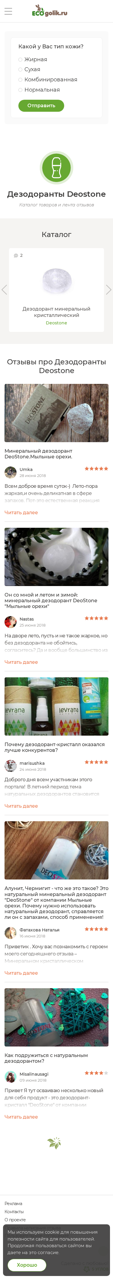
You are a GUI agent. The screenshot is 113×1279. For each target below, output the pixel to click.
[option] (56, 290)
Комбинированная (50, 79)
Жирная (35, 59)
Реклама (13, 1203)
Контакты (14, 1211)
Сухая (32, 69)
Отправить (41, 105)
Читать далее (21, 512)
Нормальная (42, 90)
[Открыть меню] (8, 11)
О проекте (15, 1220)
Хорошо (27, 1265)
